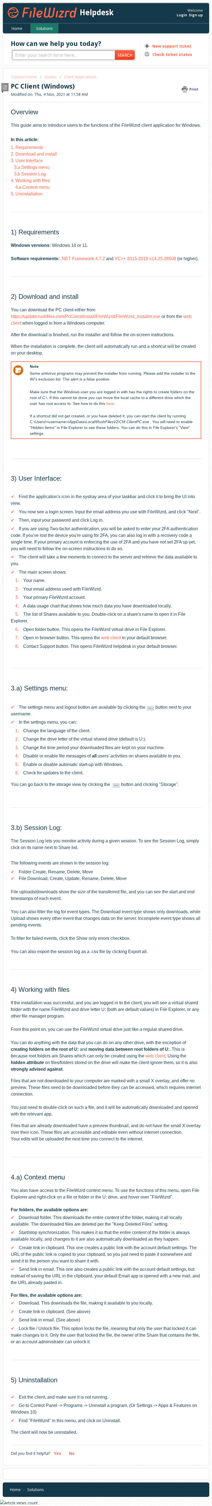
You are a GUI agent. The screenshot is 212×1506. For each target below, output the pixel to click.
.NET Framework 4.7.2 (83, 258)
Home (16, 28)
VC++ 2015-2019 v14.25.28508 (145, 258)
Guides (50, 76)
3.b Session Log (30, 174)
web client (111, 637)
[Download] (95, 773)
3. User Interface (27, 160)
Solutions (44, 28)
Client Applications (80, 76)
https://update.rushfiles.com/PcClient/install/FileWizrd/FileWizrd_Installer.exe (85, 316)
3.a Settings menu (31, 167)
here (110, 403)
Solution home (24, 76)
